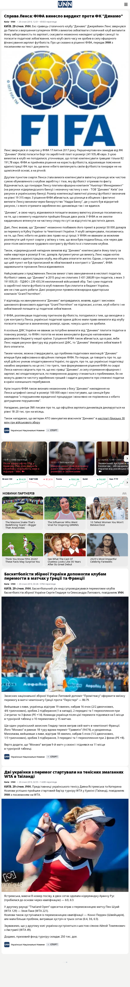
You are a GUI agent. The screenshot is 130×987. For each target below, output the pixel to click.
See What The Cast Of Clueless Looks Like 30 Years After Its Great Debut (64, 561)
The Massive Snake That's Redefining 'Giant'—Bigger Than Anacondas (20, 524)
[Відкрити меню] (126, 4)
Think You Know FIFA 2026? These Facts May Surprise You (22, 560)
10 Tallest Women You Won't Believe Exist (106, 523)
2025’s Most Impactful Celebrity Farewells (103, 560)
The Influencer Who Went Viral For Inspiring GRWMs (63, 523)
